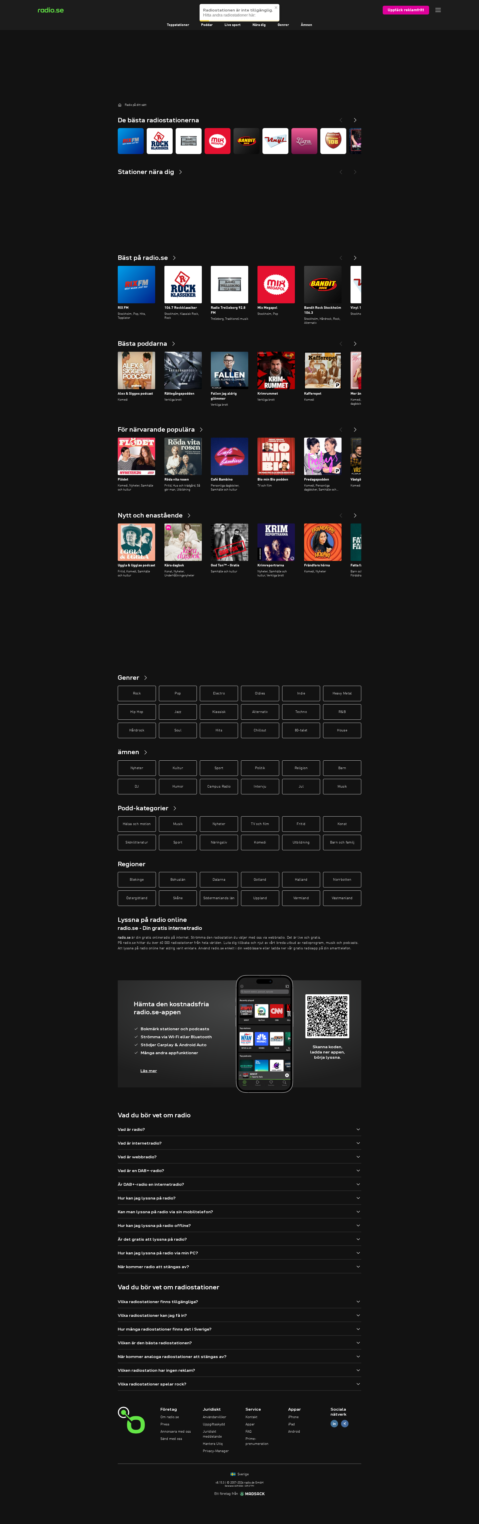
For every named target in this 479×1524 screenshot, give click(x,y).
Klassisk (219, 712)
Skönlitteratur (136, 842)
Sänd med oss (171, 1439)
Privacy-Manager (216, 1451)
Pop (178, 693)
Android (294, 1431)
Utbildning (301, 842)
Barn (342, 768)
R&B (342, 712)
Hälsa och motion (137, 824)
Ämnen (306, 25)
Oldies (260, 693)
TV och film (260, 824)
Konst (342, 824)
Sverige (243, 1474)
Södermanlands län (219, 898)
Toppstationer (178, 25)
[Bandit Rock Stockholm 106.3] (246, 141)
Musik (342, 786)
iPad (291, 1424)
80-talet (301, 730)
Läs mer (148, 1070)
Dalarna (219, 879)
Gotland (260, 879)
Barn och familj (342, 842)
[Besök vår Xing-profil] (345, 1423)
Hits (219, 730)
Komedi (260, 842)
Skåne (178, 898)
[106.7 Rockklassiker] (160, 141)
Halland (301, 879)
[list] (239, 141)
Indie (301, 693)
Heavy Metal (342, 693)
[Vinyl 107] (275, 141)
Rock (137, 693)
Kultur (178, 768)
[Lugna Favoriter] (304, 141)
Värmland (301, 898)
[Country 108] (333, 141)
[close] (276, 7)
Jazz (177, 712)
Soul (177, 730)
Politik (260, 768)
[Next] (355, 118)
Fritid (301, 824)
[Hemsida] (120, 105)
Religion (301, 768)
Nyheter (136, 768)
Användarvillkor (214, 1417)
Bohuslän (178, 879)
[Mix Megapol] (218, 141)
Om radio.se (169, 1417)
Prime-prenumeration (256, 1441)
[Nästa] (355, 256)
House (342, 730)
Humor (178, 786)
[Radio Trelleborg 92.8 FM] (189, 141)
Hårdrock (136, 730)
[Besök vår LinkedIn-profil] (334, 1423)
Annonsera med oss (175, 1431)
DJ (137, 786)
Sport (219, 768)
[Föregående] (341, 256)
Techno (301, 712)
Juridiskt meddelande (212, 1434)
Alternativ (260, 712)
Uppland (260, 898)
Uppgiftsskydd (214, 1424)
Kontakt (251, 1417)
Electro (219, 693)
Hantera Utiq (213, 1444)
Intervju (260, 786)
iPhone (293, 1417)
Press (164, 1424)
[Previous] (341, 118)
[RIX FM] (131, 141)
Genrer (283, 25)
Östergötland (136, 898)
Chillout (260, 730)
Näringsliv (219, 842)
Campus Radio (219, 786)
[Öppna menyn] (438, 10)
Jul (301, 786)
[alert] (239, 12)
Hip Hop (136, 712)
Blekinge (137, 879)
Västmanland (342, 898)
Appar (250, 1424)
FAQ (248, 1431)
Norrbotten (342, 879)
